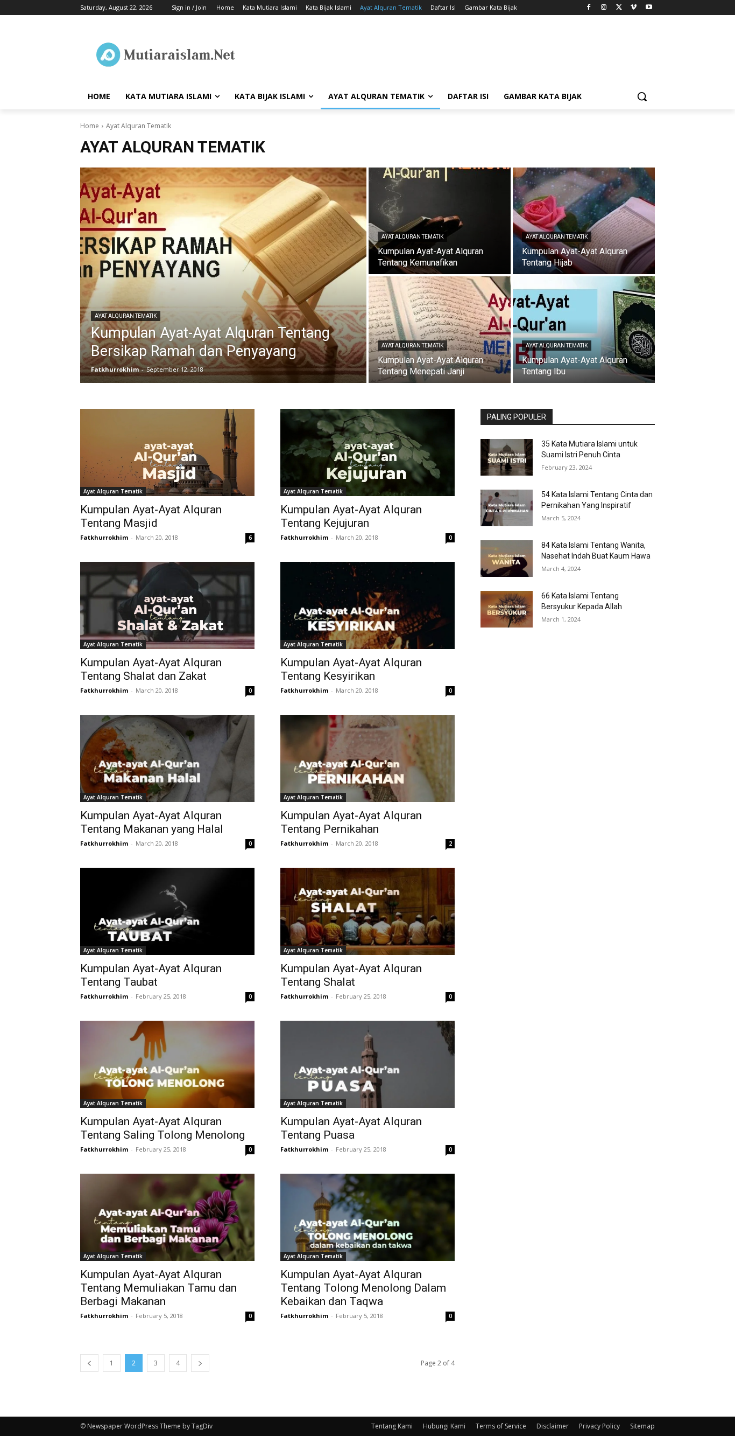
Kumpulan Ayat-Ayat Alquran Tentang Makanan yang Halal (151, 822)
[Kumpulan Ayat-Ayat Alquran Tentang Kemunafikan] (440, 221)
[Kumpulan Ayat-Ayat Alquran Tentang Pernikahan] (367, 758)
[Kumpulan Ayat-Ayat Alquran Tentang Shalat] (367, 911)
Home (89, 125)
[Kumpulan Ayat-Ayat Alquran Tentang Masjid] (167, 452)
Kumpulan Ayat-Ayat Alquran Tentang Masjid (151, 516)
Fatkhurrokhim (104, 537)
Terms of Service (501, 1426)
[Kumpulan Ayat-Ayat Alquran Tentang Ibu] (584, 329)
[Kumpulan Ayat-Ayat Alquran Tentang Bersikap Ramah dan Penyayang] (223, 275)
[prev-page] (89, 1363)
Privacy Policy (599, 1426)
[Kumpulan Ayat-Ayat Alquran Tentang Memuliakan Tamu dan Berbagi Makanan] (167, 1217)
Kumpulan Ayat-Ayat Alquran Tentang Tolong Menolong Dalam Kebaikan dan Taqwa (363, 1288)
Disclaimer (552, 1426)
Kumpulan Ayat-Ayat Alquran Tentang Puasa (351, 1128)
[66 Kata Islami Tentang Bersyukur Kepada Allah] (506, 609)
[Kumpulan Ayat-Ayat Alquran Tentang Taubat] (167, 911)
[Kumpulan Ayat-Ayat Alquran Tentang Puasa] (367, 1064)
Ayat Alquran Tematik (126, 316)
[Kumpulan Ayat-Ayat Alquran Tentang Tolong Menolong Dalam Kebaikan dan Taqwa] (367, 1217)
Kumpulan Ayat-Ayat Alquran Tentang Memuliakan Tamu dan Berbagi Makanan (158, 1288)
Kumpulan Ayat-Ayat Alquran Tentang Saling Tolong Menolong (162, 1128)
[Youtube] (648, 8)
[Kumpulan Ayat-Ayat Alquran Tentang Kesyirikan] (367, 605)
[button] (642, 96)
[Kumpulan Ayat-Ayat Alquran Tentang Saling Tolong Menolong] (167, 1064)
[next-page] (200, 1363)
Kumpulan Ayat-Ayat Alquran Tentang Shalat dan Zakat (151, 669)
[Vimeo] (633, 8)
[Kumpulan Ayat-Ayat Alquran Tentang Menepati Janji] (440, 329)
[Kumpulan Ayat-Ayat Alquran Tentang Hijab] (584, 221)
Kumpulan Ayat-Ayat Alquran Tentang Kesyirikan (351, 669)
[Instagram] (604, 8)
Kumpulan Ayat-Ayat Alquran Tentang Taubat (151, 975)
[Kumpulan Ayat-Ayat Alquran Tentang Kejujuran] (367, 452)
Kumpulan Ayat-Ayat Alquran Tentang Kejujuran (351, 516)
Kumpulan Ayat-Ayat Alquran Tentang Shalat (351, 975)
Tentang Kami (392, 1426)
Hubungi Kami (444, 1426)
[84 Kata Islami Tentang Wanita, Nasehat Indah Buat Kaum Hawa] (506, 558)
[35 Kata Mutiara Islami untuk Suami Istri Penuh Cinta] (506, 457)
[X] (619, 8)
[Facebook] (589, 8)
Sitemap (642, 1426)
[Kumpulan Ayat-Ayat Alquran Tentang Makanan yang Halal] (167, 758)
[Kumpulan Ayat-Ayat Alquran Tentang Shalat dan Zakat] (167, 605)
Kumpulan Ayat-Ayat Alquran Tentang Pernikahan (351, 822)
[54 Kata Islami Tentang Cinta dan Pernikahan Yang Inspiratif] (506, 508)
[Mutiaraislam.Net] (166, 54)
